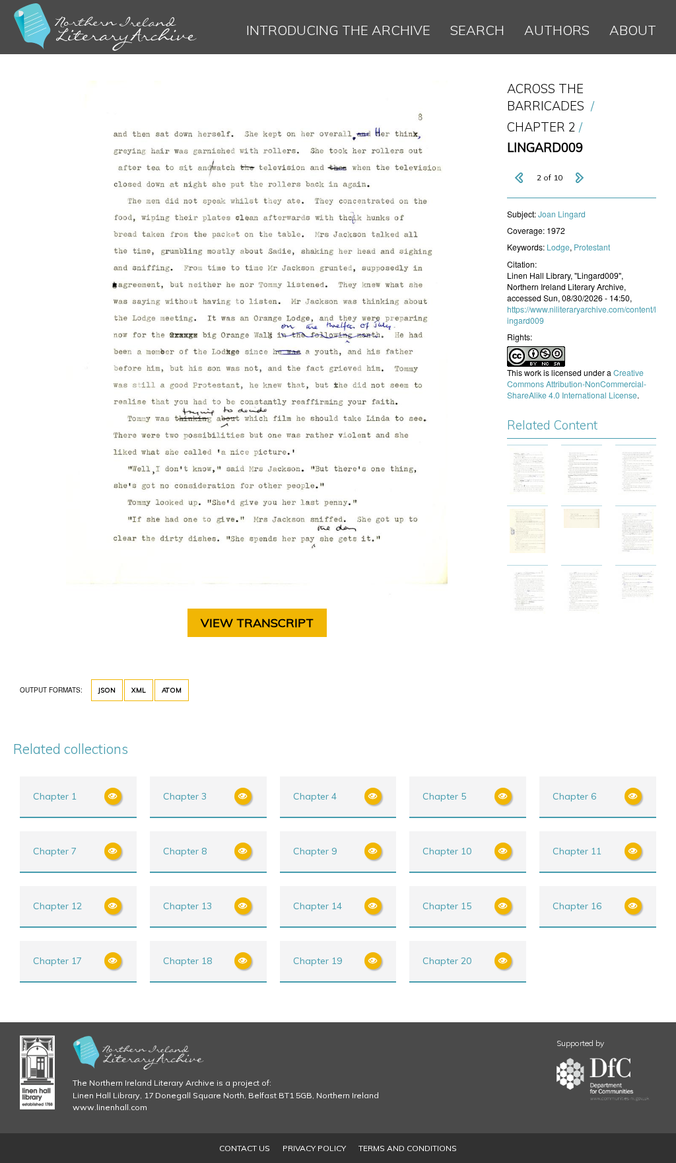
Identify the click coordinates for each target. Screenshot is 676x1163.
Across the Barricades (545, 97)
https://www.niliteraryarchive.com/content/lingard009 (581, 314)
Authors (557, 30)
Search (477, 30)
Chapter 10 (446, 851)
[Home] (105, 27)
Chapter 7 (55, 851)
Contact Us (244, 1148)
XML (138, 690)
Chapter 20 (446, 961)
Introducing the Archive (338, 30)
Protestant (592, 246)
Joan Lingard (562, 213)
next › (579, 178)
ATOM (172, 690)
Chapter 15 (446, 906)
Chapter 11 (577, 851)
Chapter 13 (187, 906)
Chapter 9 (315, 851)
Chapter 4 (315, 796)
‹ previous (520, 178)
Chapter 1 (55, 796)
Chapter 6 (574, 796)
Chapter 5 (444, 796)
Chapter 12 (57, 906)
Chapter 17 (57, 961)
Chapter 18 (187, 961)
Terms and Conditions (407, 1148)
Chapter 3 (185, 796)
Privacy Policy (314, 1148)
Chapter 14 (317, 906)
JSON (107, 690)
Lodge (558, 246)
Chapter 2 (541, 127)
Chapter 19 (317, 961)
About (632, 30)
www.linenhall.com (110, 1107)
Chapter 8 (185, 851)
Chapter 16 (577, 906)
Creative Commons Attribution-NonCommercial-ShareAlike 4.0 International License (576, 383)
